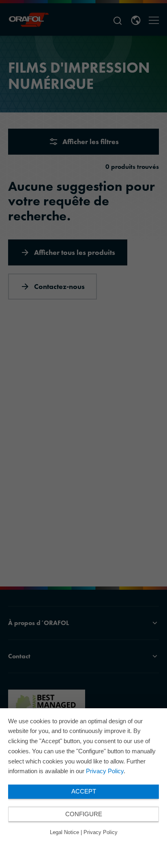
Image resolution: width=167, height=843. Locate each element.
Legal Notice (64, 832)
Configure (83, 814)
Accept (83, 791)
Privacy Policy (105, 771)
